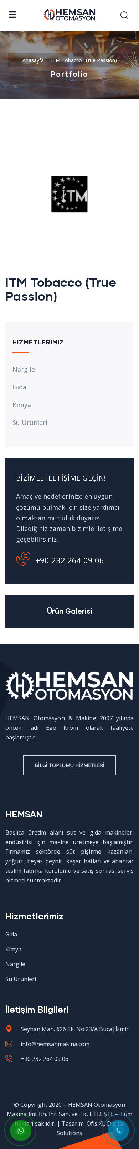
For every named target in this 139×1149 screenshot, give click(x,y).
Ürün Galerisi (69, 611)
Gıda (19, 387)
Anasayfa (33, 60)
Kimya (21, 404)
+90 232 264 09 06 (70, 560)
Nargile (23, 369)
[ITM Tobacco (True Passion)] (69, 129)
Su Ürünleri (29, 422)
